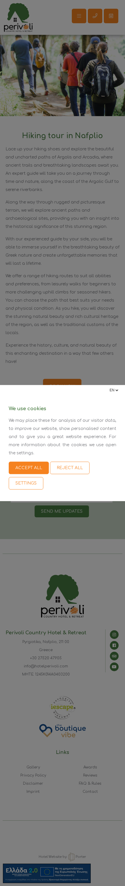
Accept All (28, 468)
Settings (26, 483)
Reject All (70, 468)
